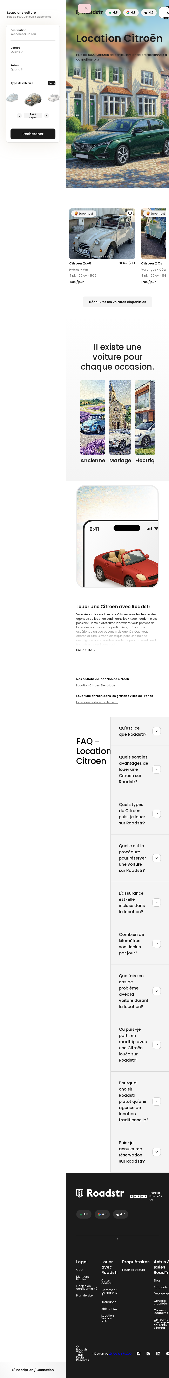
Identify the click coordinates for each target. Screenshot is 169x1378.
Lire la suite (84, 650)
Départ (15, 48)
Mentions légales (82, 1278)
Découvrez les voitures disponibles (117, 302)
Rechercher (32, 133)
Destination (18, 30)
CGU (79, 1270)
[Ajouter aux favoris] (130, 213)
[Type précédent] (19, 115)
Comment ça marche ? (109, 1293)
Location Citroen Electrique (95, 685)
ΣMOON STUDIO (120, 1354)
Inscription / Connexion (34, 1370)
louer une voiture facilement (97, 702)
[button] (73, 233)
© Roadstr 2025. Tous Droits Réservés (82, 1354)
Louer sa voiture (133, 1270)
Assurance (108, 1302)
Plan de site (84, 1295)
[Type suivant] (46, 115)
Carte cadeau (107, 1282)
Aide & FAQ (109, 1309)
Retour (15, 65)
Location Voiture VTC (107, 1318)
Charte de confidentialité (86, 1287)
